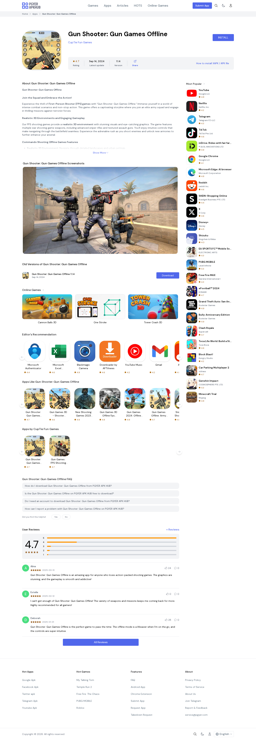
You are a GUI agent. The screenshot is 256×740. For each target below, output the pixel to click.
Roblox (80, 707)
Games (93, 5)
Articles (122, 5)
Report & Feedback (196, 707)
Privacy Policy (193, 680)
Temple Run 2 (84, 687)
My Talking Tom (85, 680)
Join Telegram (193, 700)
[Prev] (29, 210)
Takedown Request (141, 714)
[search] (216, 5)
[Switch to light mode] (223, 5)
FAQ (133, 680)
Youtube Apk (29, 707)
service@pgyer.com (196, 714)
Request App (138, 707)
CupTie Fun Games (80, 42)
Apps (107, 5)
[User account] (231, 5)
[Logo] (31, 5)
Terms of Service (194, 687)
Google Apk (29, 680)
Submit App (202, 5)
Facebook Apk (30, 687)
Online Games (158, 5)
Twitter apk (28, 693)
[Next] (172, 210)
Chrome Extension (141, 693)
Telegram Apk (30, 700)
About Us (190, 693)
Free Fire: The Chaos (87, 693)
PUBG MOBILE (84, 700)
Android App (138, 687)
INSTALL (223, 37)
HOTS (138, 5)
